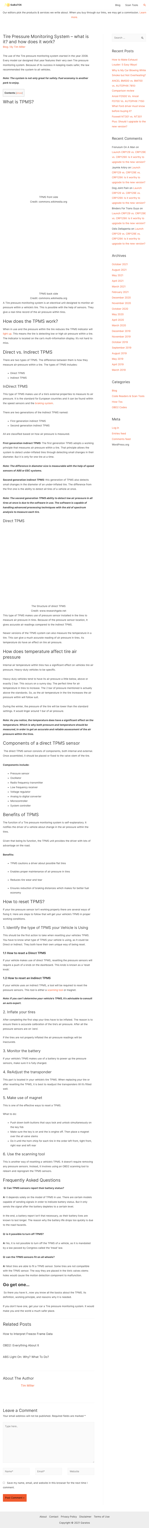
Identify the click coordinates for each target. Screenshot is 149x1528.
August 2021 (119, 269)
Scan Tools (131, 5)
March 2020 (119, 325)
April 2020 (118, 319)
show (19, 93)
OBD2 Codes (119, 407)
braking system (44, 403)
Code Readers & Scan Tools (128, 396)
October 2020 (120, 308)
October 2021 (120, 264)
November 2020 (121, 303)
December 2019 (121, 331)
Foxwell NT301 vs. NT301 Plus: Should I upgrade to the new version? (129, 121)
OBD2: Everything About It (21, 1345)
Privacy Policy (69, 1516)
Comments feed (121, 439)
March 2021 (119, 286)
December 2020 (121, 297)
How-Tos (117, 401)
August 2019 (119, 353)
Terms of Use (102, 1516)
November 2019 (121, 336)
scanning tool (55, 990)
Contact (53, 1516)
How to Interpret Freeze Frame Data (28, 1334)
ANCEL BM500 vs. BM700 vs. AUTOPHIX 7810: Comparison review (127, 85)
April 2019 (118, 364)
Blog (117, 5)
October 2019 (120, 342)
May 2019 (117, 358)
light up (7, 333)
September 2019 (121, 347)
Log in (115, 427)
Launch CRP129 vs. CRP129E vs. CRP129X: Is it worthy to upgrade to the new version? (129, 157)
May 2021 (117, 275)
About (43, 1516)
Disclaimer (85, 1516)
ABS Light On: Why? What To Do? (26, 1357)
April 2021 (118, 280)
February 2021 (120, 292)
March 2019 (119, 369)
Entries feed (119, 433)
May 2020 (118, 314)
